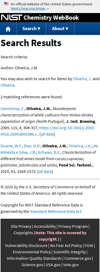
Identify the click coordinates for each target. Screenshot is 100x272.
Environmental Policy (32, 251)
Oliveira (7, 85)
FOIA (89, 245)
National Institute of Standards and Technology (11, 17)
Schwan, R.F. (49, 152)
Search (29, 28)
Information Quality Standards (34, 258)
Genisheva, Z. (13, 108)
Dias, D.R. (32, 145)
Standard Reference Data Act (55, 211)
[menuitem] (8, 28)
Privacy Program (73, 226)
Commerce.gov (77, 258)
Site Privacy (21, 226)
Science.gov (32, 264)
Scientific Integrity (69, 251)
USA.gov (53, 264)
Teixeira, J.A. (80, 145)
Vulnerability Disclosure (26, 245)
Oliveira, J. (82, 78)
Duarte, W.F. (11, 145)
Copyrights (23, 232)
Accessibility (45, 226)
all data (47, 134)
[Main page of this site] (8, 28)
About (58, 28)
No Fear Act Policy (66, 245)
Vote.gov (71, 264)
